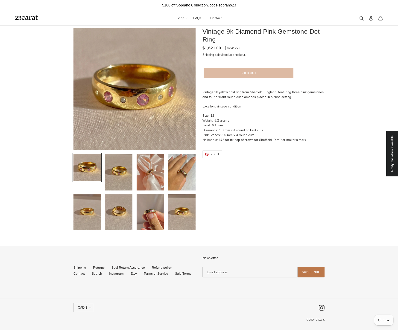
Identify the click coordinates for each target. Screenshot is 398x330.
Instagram (116, 273)
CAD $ (82, 307)
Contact (79, 273)
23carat (320, 319)
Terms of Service (156, 273)
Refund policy (162, 267)
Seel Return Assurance (128, 267)
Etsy (134, 273)
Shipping (208, 54)
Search (97, 273)
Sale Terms (183, 273)
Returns (99, 267)
